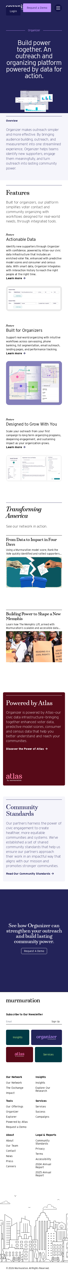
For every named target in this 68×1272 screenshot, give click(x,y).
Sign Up (56, 1021)
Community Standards (42, 1142)
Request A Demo (34, 951)
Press (9, 1161)
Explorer (11, 1116)
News (9, 1156)
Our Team (12, 1145)
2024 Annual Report (43, 1166)
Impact (10, 1092)
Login (13, 11)
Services (41, 1106)
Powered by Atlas (17, 1121)
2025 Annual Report (43, 1174)
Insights (40, 1082)
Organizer (12, 1111)
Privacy (40, 1148)
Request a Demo (37, 7)
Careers (11, 1166)
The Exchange (14, 1087)
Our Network (14, 1082)
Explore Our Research (43, 1089)
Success (41, 1111)
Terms (39, 1153)
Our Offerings (14, 1106)
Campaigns (42, 1116)
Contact (11, 1150)
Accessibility (43, 1159)
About (9, 1140)
